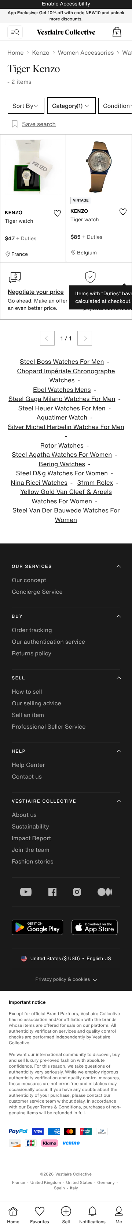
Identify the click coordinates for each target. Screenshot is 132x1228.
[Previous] (47, 338)
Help (19, 751)
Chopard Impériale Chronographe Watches (66, 376)
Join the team (31, 849)
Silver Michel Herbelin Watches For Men (66, 427)
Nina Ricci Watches (39, 482)
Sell (18, 678)
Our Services (32, 567)
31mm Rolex (95, 482)
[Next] (84, 338)
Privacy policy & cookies (63, 979)
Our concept (29, 580)
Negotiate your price (36, 291)
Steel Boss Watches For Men (62, 361)
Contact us (27, 776)
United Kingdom (45, 1182)
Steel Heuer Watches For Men (62, 408)
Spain (59, 1188)
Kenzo (40, 52)
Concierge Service (37, 591)
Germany (106, 1182)
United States (79, 1182)
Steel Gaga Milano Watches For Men (61, 399)
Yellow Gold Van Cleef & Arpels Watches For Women (66, 496)
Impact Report (31, 838)
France (18, 1182)
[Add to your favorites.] (57, 213)
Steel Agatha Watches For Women (62, 454)
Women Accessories (86, 52)
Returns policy (31, 653)
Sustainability (30, 826)
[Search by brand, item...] (15, 32)
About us (24, 814)
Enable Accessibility (66, 4)
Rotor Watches (62, 445)
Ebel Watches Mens (62, 389)
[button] (117, 32)
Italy (74, 1188)
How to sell (27, 691)
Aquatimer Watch (62, 417)
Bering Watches (61, 464)
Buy (17, 616)
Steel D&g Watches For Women (62, 473)
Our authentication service (48, 641)
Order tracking (32, 629)
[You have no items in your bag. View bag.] (117, 32)
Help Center (28, 764)
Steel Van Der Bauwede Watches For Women (66, 515)
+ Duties (26, 238)
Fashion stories (33, 861)
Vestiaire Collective (44, 801)
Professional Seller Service (48, 726)
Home (15, 52)
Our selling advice (36, 703)
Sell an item (28, 714)
